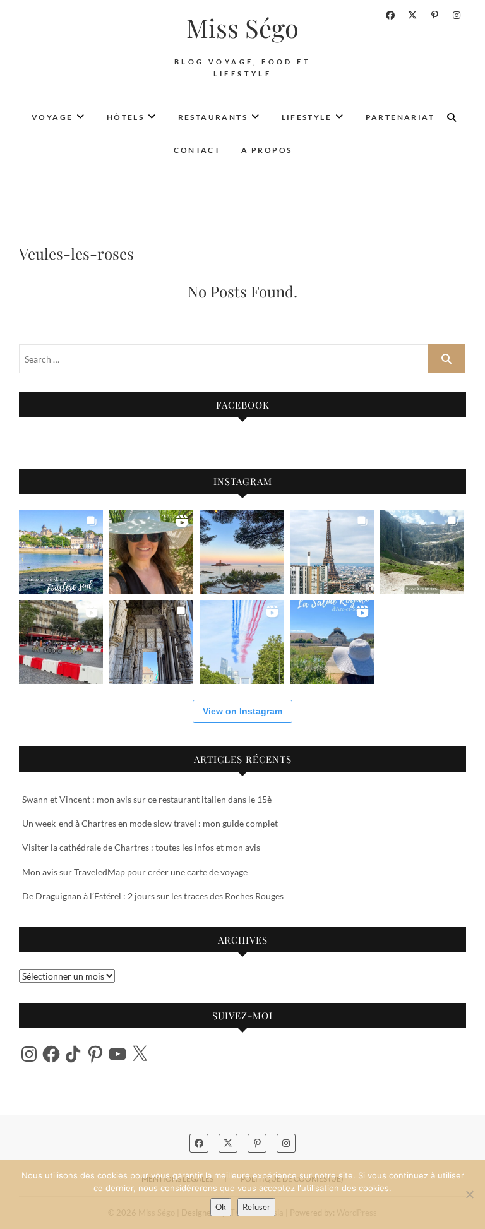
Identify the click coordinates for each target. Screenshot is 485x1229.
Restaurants (213, 117)
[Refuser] (469, 1194)
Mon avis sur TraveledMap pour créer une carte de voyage (135, 871)
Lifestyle (307, 117)
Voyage (52, 117)
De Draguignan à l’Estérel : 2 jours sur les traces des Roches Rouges (153, 895)
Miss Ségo (242, 28)
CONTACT (197, 150)
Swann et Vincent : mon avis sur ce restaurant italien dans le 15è (147, 799)
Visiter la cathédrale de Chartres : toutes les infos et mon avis (141, 847)
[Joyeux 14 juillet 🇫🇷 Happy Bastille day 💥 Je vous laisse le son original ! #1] (242, 642)
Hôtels (125, 117)
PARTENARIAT (400, 117)
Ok (220, 1207)
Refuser (256, 1207)
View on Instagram (242, 711)
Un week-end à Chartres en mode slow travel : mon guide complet (150, 823)
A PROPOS (266, 150)
